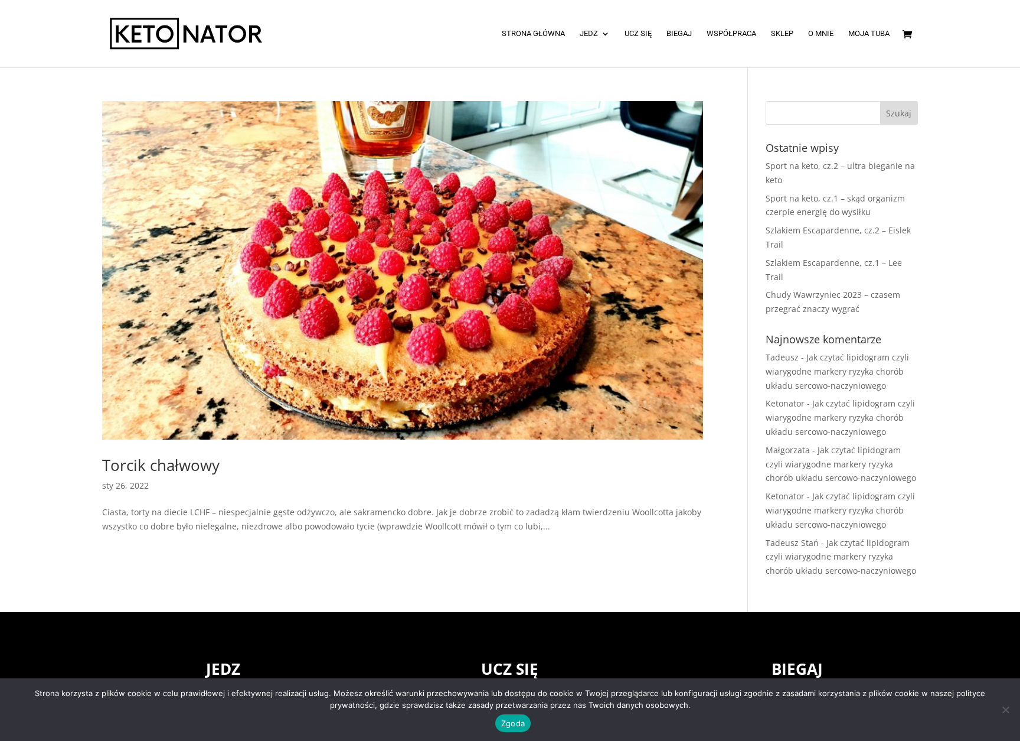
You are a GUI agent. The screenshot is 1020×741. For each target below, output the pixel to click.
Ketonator (785, 403)
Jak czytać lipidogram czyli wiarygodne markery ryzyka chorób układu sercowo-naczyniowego (837, 371)
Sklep (782, 34)
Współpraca (731, 34)
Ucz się (638, 34)
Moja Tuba (869, 34)
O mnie (820, 34)
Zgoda (513, 723)
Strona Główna (533, 34)
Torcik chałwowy (161, 465)
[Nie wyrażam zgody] (1005, 710)
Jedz (589, 34)
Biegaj (679, 34)
